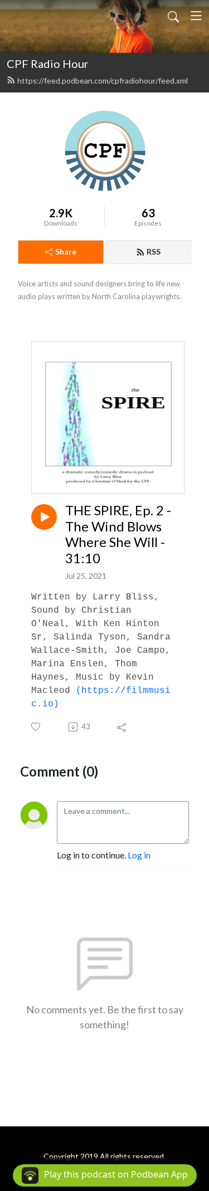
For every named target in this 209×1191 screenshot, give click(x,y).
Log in (139, 855)
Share (65, 251)
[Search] (173, 15)
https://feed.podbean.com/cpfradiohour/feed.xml (102, 80)
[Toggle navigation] (196, 15)
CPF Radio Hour (48, 63)
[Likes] (36, 727)
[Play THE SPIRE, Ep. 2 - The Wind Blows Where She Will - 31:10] (44, 517)
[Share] (122, 727)
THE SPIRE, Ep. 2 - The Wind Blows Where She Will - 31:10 (118, 534)
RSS (154, 251)
